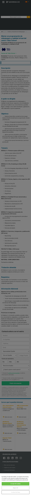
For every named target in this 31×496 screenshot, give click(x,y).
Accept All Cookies (15, 483)
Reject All (15, 488)
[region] (15, 484)
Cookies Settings (15, 492)
